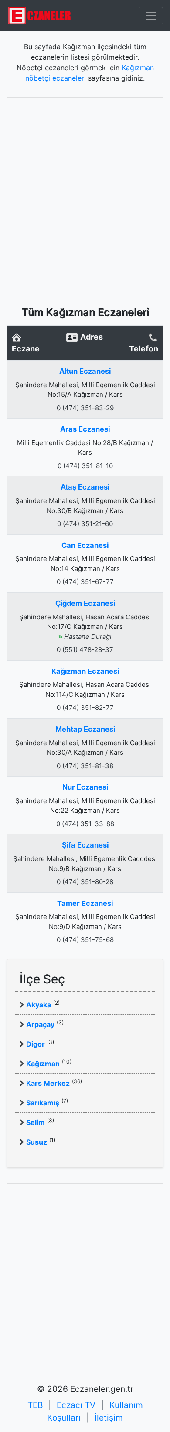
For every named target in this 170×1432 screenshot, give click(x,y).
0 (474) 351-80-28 (85, 882)
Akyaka (38, 1004)
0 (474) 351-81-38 (85, 766)
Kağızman (43, 1063)
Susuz (36, 1142)
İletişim (109, 1417)
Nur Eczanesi (85, 787)
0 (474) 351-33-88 (85, 824)
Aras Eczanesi (85, 429)
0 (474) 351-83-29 (85, 408)
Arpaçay (40, 1024)
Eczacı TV (76, 1405)
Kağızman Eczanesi (85, 671)
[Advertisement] (85, 198)
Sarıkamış (42, 1102)
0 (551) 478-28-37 (85, 649)
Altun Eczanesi (85, 371)
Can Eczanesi (85, 545)
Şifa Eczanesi (85, 845)
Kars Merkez (48, 1083)
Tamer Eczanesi (85, 903)
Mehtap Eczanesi (85, 729)
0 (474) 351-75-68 (85, 940)
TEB (35, 1405)
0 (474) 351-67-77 (85, 582)
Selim (35, 1122)
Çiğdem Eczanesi (85, 603)
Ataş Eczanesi (85, 487)
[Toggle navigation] (151, 15)
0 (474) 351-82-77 (85, 707)
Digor (35, 1044)
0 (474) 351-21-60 (85, 524)
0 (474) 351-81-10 (85, 466)
